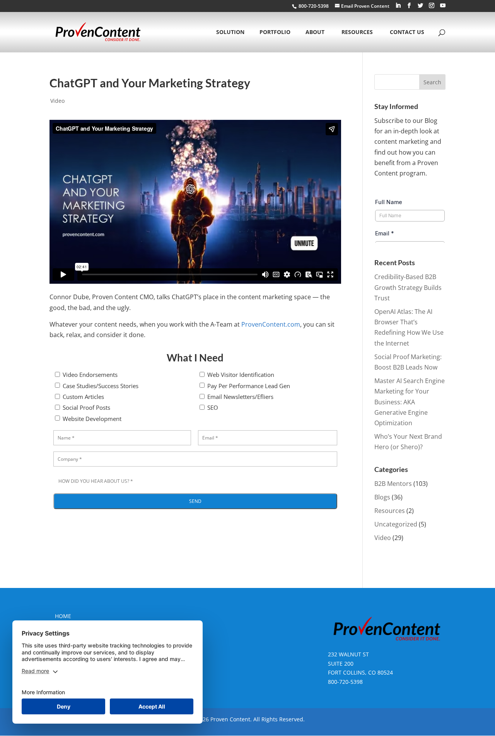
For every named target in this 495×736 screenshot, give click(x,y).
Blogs (382, 497)
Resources (357, 32)
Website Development (92, 419)
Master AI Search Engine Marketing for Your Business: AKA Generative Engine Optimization (409, 402)
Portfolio (274, 32)
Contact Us (407, 32)
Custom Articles (83, 396)
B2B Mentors (393, 483)
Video (57, 100)
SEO (212, 407)
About (315, 32)
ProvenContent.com (270, 324)
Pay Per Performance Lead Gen (248, 386)
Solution (230, 32)
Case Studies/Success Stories (100, 386)
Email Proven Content (365, 6)
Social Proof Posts (86, 407)
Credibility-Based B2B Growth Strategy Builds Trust (408, 287)
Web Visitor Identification (240, 374)
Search (432, 82)
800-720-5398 (345, 681)
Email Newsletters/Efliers (240, 396)
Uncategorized (395, 524)
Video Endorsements (90, 374)
